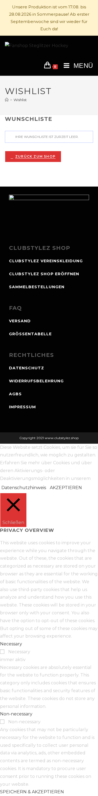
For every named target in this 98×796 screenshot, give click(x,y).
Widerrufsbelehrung (36, 381)
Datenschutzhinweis (23, 487)
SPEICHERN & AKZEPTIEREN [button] (32, 791)
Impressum (22, 406)
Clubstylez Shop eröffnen (44, 273)
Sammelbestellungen (37, 286)
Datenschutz (26, 368)
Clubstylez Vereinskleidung (46, 260)
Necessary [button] (11, 643)
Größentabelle (30, 333)
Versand (20, 321)
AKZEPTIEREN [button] (66, 487)
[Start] (6, 100)
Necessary (19, 651)
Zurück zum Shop (35, 156)
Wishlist (20, 100)
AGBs (15, 394)
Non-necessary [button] (16, 714)
